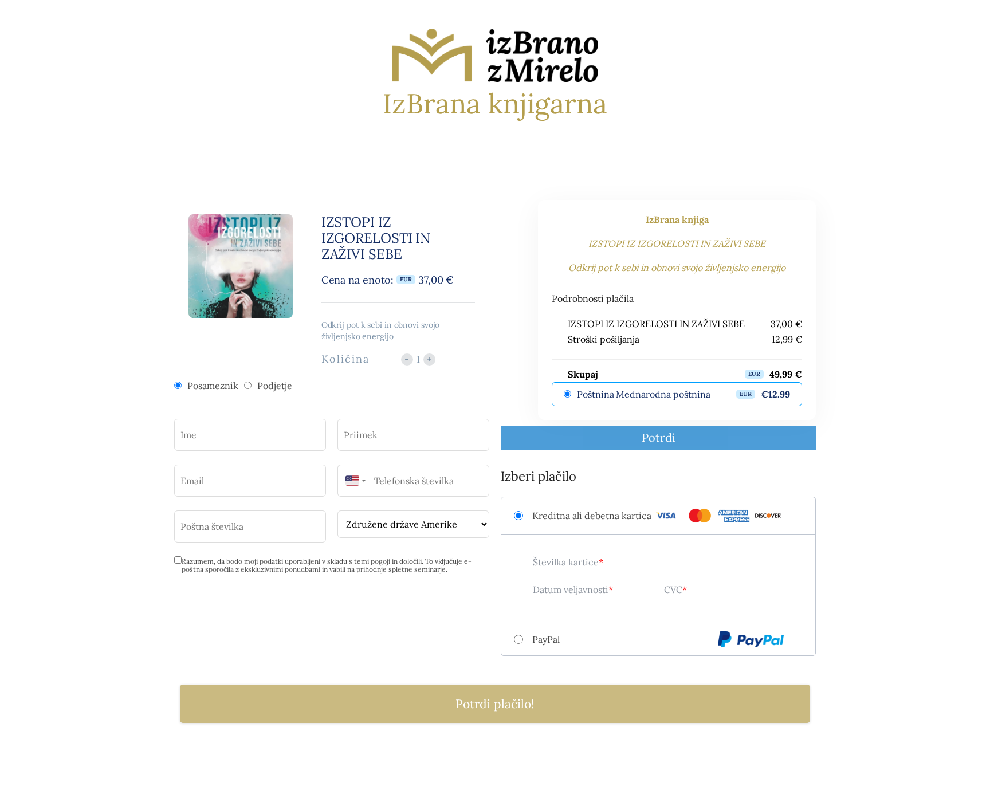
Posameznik (212, 385)
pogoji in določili (396, 561)
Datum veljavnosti (570, 589)
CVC (673, 589)
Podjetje (274, 385)
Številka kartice (566, 562)
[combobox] (352, 481)
